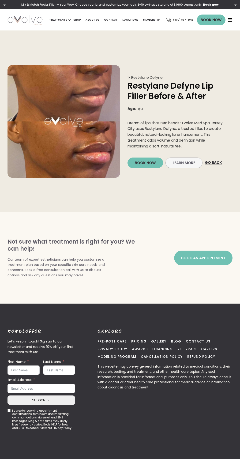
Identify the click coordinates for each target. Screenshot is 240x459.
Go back (213, 162)
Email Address (20, 379)
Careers (209, 349)
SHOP (77, 20)
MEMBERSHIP (151, 20)
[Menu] (230, 20)
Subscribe (41, 400)
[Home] (25, 20)
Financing (162, 349)
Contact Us (198, 341)
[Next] (235, 5)
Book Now (211, 19)
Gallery (158, 341)
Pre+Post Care (112, 341)
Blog (176, 341)
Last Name (52, 361)
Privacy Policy (112, 349)
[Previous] (4, 5)
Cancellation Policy (162, 356)
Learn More (184, 162)
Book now (211, 5)
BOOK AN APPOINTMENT (203, 258)
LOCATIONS (130, 20)
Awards (140, 349)
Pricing (138, 341)
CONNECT (111, 20)
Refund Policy (201, 356)
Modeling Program (117, 356)
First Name (17, 361)
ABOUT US (92, 20)
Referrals (186, 349)
